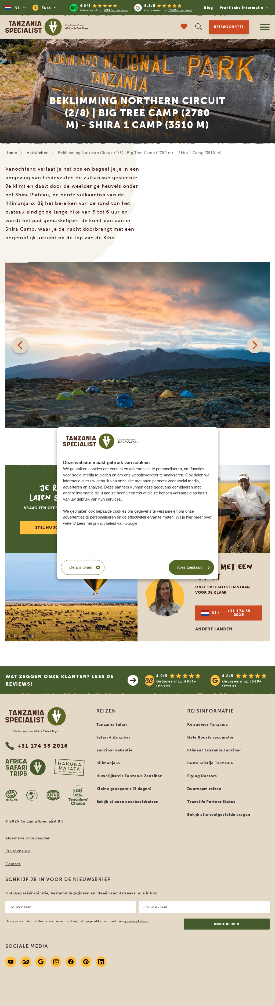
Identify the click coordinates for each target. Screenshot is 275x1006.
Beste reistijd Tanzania (210, 763)
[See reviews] (207, 680)
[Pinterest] (86, 961)
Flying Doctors (202, 776)
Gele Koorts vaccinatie (210, 737)
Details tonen (80, 567)
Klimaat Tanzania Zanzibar (214, 750)
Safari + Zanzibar (113, 737)
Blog (208, 7)
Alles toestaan (189, 567)
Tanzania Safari (111, 724)
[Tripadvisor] (25, 961)
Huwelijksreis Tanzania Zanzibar (129, 776)
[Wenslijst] (184, 27)
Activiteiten (37, 152)
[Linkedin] (101, 961)
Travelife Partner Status (211, 801)
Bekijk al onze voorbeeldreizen (127, 801)
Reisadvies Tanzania (207, 724)
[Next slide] (255, 345)
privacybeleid (136, 921)
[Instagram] (55, 961)
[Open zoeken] (198, 27)
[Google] (40, 961)
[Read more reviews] (131, 7)
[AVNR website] (53, 795)
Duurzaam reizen (204, 789)
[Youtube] (10, 961)
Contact (13, 864)
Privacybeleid (18, 851)
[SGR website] (11, 795)
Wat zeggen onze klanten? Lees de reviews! (59, 680)
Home (11, 152)
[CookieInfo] (100, 441)
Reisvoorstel (229, 27)
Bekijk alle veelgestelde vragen (218, 814)
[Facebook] (71, 961)
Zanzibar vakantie (114, 750)
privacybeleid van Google (115, 523)
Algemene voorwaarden (27, 838)
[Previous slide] (20, 345)
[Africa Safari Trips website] (25, 767)
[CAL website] (32, 795)
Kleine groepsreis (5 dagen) (124, 789)
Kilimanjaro (108, 763)
